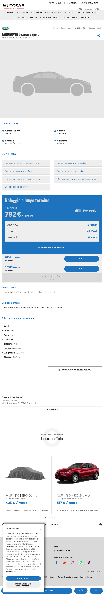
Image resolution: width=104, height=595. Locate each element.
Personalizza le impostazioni (23, 585)
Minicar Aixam (52, 13)
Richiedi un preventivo (52, 247)
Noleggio (69, 13)
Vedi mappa (52, 410)
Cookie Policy (86, 577)
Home (10, 13)
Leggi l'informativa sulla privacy (64, 577)
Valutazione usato (87, 13)
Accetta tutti (23, 578)
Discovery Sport (95, 28)
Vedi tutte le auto (52, 525)
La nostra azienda (50, 18)
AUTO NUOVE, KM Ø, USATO (29, 13)
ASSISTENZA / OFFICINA (26, 18)
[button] (45, 517)
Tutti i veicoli (66, 28)
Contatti (84, 18)
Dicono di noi (70, 18)
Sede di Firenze (63, 550)
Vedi (81, 258)
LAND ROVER (79, 28)
